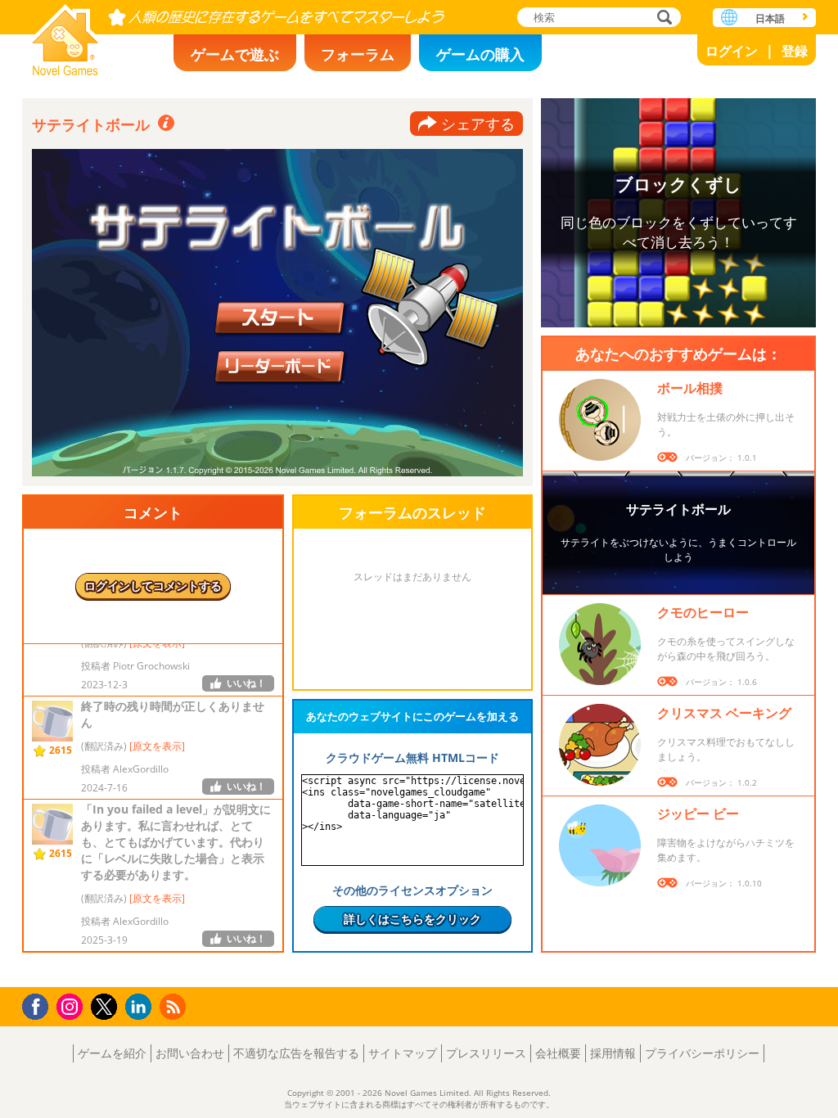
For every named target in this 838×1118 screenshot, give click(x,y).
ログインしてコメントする (153, 585)
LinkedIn (141, 1007)
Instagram (72, 1005)
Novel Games (65, 34)
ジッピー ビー (698, 814)
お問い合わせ (189, 1053)
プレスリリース (486, 1053)
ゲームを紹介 (112, 1053)
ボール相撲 (690, 388)
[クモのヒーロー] (600, 644)
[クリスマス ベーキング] (600, 745)
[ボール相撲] (600, 420)
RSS (174, 1006)
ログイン (731, 51)
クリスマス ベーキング (724, 713)
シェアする (478, 123)
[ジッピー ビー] (600, 845)
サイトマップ (402, 1053)
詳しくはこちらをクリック (412, 918)
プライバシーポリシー (702, 1053)
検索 (662, 18)
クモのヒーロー (703, 612)
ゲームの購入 (480, 54)
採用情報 (613, 1053)
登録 (795, 51)
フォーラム (357, 54)
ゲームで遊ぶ (235, 54)
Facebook (39, 1005)
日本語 (770, 18)
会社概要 (558, 1053)
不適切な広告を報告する (296, 1053)
